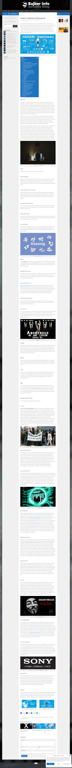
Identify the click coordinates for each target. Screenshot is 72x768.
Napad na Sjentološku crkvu (28, 84)
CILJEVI (23, 61)
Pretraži (15, 26)
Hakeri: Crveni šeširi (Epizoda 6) (37, 730)
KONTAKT (26, 11)
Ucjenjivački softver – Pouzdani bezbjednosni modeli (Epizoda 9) (11, 41)
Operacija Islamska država (28, 92)
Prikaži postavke (66, 763)
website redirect (51, 717)
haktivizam (40, 717)
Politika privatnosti (60, 766)
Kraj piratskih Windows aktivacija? (11, 31)
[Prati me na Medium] (15, 13)
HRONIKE (12, 11)
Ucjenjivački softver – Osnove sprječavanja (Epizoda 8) (10, 46)
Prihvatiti (50, 763)
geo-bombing (36, 717)
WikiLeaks (25, 77)
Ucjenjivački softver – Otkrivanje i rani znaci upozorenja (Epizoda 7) (11, 50)
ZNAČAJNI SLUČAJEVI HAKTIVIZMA (28, 81)
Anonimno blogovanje (27, 62)
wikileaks (26, 718)
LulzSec (25, 78)
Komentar (23, 740)
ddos (30, 717)
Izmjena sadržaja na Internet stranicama (31, 63)
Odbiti (59, 763)
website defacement (45, 717)
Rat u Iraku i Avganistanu (28, 93)
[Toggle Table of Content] (36, 58)
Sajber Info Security (4, 3)
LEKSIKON (17, 11)
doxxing (33, 717)
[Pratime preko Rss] (16, 13)
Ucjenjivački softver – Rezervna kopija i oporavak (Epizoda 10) (11, 39)
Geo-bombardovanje (27, 67)
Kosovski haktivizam (27, 86)
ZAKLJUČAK (24, 96)
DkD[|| (25, 79)
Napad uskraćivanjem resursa (29, 71)
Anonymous (26, 75)
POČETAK (5, 11)
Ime (22, 746)
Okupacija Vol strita (27, 89)
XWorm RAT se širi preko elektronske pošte (24, 731)
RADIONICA (22, 11)
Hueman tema (12, 765)
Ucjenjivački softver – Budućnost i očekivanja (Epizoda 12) (11, 34)
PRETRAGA (5, 24)
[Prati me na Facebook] (9, 13)
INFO (9, 11)
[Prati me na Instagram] (10, 13)
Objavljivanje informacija (28, 66)
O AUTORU (31, 11)
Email (40, 746)
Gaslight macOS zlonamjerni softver (11, 43)
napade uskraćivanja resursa (34, 517)
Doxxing (25, 69)
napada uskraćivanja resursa (35, 632)
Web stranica (23, 750)
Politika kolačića (56, 766)
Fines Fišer (25, 90)
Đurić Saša (24, 20)
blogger (28, 717)
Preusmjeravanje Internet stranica (30, 65)
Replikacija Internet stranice (28, 70)
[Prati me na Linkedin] (13, 13)
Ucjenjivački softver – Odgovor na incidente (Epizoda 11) (11, 37)
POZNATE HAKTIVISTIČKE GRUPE (28, 73)
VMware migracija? (9, 47)
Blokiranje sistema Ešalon (28, 88)
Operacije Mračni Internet (28, 85)
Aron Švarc (25, 82)
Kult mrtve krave (26, 74)
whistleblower (22, 718)
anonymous (24, 717)
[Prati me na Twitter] (12, 13)
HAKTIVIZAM (24, 59)
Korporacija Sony (27, 94)
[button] (70, 755)
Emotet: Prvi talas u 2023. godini (48, 731)
